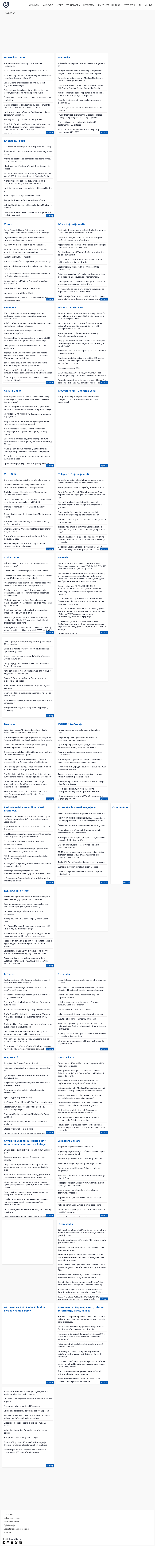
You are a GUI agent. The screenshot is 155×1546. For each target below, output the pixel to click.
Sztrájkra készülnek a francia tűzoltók (21, 1063)
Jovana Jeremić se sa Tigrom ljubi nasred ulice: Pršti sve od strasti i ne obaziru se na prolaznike (27, 584)
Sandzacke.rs (66, 1057)
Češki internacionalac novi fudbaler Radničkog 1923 (81, 825)
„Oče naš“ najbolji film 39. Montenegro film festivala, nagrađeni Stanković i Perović (28, 76)
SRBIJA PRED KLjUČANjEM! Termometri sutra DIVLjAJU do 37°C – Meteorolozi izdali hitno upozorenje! (78, 399)
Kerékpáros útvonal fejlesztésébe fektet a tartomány (28, 1102)
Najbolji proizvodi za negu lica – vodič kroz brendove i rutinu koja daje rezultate (82, 1035)
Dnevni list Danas (14, 57)
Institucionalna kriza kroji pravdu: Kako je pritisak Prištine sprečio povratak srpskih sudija (81, 1328)
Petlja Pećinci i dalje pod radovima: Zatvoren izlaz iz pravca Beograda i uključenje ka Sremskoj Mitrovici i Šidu (82, 1267)
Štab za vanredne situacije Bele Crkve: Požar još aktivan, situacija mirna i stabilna (79, 1372)
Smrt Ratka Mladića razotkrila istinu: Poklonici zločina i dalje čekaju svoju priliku (79, 1118)
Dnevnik (63, 557)
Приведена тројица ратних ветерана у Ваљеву (26, 463)
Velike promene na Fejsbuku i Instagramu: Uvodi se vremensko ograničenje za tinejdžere (81, 283)
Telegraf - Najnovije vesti (73, 474)
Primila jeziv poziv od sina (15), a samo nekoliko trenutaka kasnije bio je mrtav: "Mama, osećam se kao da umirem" (26, 593)
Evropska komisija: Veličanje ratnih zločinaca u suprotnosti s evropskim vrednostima (25, 250)
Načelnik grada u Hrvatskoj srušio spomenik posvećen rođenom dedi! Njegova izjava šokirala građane (80, 505)
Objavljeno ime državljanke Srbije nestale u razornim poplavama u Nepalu (24, 238)
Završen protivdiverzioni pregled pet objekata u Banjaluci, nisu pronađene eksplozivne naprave (79, 72)
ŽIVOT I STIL (129, 5)
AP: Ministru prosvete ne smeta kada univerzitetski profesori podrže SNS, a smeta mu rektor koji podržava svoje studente (81, 855)
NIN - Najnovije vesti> (71, 224)
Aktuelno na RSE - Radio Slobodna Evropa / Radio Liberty (24, 1309)
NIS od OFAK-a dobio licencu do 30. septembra (25, 244)
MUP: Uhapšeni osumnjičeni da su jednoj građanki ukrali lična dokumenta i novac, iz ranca (27, 106)
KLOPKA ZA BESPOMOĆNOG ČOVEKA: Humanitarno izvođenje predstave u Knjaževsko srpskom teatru (81, 819)
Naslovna (10, 724)
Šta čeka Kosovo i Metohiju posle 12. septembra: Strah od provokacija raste (25, 493)
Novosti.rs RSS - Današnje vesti (77, 390)
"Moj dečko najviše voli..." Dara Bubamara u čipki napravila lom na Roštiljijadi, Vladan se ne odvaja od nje (81, 495)
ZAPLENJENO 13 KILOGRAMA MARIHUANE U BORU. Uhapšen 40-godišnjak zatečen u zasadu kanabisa (81, 988)
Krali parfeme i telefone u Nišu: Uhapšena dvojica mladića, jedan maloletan (26, 1040)
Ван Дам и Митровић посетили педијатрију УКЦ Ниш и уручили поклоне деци (27, 927)
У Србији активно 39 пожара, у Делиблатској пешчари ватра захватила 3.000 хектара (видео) (26, 450)
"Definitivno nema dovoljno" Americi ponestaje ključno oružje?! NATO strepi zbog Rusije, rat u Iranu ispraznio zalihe (28, 603)
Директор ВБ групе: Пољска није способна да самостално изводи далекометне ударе (79, 760)
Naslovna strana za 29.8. (69, 368)
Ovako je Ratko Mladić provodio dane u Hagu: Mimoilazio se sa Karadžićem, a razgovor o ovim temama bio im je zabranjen (25, 784)
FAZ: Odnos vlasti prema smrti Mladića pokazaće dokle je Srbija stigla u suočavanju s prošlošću (80, 116)
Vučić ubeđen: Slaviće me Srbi (17, 256)
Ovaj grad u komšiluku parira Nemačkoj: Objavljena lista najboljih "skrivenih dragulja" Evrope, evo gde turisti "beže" (81, 343)
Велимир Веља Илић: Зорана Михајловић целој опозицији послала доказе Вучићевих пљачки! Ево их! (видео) (26, 399)
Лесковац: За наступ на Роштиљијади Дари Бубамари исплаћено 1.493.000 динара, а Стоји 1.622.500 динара (26, 961)
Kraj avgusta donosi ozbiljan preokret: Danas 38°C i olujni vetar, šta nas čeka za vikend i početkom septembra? (81, 1337)
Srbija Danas (11, 557)
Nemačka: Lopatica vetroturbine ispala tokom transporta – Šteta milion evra (24, 545)
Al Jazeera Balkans (69, 1140)
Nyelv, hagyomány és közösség (18, 1097)
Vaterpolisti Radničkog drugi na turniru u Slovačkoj (81, 813)
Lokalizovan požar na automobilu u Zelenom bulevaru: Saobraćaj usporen (78, 1003)
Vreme (8, 224)
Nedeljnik (10, 307)
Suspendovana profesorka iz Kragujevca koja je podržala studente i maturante (79, 831)
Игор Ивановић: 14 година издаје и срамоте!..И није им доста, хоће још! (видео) (26, 422)
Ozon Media (65, 1224)
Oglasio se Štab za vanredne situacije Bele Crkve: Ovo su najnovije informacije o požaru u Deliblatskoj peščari (82, 549)
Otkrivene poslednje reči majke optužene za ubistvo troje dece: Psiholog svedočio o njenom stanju (81, 275)
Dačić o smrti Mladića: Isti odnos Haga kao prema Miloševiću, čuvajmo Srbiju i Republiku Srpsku (80, 86)
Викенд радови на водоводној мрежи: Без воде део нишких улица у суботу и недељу (27, 905)
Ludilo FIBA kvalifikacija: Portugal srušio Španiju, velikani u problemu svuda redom (26, 746)
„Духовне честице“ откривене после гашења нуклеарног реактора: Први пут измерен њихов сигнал (27, 1185)
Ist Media (64, 974)
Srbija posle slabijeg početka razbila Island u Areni (27, 480)
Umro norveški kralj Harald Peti (18, 293)
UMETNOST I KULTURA (109, 5)
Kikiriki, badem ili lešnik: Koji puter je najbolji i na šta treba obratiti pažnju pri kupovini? (81, 94)
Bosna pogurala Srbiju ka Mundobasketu (22, 195)
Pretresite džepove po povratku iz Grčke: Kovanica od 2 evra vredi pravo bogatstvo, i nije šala (82, 231)
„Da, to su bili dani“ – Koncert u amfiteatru (77, 1019)
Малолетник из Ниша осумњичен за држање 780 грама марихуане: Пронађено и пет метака (27, 934)
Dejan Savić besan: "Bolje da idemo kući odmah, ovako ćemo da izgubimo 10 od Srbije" (25, 731)
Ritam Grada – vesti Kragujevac (77, 807)
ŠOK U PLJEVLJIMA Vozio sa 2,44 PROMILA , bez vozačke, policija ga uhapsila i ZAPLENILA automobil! (82, 374)
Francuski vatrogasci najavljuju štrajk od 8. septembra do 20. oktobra (77, 123)
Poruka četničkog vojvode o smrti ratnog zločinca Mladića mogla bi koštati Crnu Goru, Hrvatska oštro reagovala (81, 1127)
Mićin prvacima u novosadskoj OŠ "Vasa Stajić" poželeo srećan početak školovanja (79, 1380)
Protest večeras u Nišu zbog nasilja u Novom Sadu (27, 1009)
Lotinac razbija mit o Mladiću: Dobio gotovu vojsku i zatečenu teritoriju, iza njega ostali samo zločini (81, 1089)
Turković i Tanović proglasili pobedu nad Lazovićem (81, 862)
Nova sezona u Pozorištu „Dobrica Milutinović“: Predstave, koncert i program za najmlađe (79, 1276)
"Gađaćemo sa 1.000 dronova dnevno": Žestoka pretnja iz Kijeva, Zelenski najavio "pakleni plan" (26, 760)
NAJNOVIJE (48, 5)
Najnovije (64, 57)
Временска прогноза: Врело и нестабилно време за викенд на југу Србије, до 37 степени (27, 898)
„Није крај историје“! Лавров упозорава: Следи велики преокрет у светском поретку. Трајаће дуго (26, 1167)
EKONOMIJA (88, 5)
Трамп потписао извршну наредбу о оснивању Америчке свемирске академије (80, 775)
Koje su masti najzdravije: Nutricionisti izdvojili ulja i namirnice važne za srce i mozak (82, 246)
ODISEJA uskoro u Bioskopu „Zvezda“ (75, 1009)
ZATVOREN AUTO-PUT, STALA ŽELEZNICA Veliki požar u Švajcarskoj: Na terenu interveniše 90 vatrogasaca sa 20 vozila (80, 326)
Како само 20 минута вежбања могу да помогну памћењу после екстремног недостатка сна (27, 1176)
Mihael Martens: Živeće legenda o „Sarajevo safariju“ (28, 261)
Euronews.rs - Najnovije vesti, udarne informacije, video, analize (81, 1309)
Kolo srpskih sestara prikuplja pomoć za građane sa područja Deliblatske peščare (81, 838)
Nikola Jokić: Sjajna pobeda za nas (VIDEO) (23, 119)
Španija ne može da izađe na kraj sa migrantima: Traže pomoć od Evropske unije (26, 611)
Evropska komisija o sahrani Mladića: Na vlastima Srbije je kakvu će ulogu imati (80, 79)
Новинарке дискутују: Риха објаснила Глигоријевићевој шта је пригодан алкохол (78, 790)
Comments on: (121, 807)
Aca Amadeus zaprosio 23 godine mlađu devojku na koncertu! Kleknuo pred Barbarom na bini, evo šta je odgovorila (81, 539)
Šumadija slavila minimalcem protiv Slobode (78, 867)
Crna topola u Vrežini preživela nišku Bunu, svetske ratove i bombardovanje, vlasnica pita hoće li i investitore (27, 1049)
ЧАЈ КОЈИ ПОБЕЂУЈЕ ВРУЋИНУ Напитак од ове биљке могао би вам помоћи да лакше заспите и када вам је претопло (81, 601)
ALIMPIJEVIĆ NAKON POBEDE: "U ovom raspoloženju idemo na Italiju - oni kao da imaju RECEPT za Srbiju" (28, 629)
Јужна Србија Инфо (16, 890)
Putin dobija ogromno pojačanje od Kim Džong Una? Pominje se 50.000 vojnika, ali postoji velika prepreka (28, 738)
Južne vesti (10, 974)
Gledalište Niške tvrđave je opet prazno (22, 288)
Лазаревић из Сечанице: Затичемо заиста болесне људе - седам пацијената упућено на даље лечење (28, 943)
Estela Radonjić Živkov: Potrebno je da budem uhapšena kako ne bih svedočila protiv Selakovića (26, 231)
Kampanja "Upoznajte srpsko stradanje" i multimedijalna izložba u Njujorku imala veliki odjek (28, 872)
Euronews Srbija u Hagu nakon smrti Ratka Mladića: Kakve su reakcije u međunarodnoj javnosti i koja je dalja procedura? (81, 1319)
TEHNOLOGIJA (73, 5)
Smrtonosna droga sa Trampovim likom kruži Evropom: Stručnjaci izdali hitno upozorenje (24, 486)
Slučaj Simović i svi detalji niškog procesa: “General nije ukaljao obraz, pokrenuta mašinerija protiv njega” (27, 1017)
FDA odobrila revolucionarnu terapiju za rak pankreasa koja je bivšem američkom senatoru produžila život (25, 316)
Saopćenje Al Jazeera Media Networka (75, 1146)
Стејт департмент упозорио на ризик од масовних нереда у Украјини (77, 738)
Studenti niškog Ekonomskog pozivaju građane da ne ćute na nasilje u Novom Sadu (28, 1025)
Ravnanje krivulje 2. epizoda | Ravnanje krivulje (79, 1163)
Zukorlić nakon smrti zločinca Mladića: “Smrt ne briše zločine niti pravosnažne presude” (79, 1096)
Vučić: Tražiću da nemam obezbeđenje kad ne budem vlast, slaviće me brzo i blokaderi (28, 324)
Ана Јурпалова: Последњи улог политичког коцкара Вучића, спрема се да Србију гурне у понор (25, 431)
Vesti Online (11, 474)
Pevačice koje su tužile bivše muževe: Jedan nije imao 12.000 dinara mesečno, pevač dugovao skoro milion (28, 775)
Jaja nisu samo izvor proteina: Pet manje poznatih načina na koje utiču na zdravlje (80, 260)
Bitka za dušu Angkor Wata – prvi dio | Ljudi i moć (80, 1158)
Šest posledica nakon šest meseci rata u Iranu (24, 200)
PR (140, 5)
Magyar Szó (11, 1057)
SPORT (59, 5)
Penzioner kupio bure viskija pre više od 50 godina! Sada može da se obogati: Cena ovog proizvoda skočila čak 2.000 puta (81, 361)
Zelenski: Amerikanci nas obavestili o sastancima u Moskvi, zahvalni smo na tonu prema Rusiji (27, 91)
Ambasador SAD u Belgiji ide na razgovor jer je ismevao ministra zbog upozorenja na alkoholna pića (28, 371)
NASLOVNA (33, 5)
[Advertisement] (77, 34)
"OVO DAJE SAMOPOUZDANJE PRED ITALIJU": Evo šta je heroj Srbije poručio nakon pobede (28, 576)
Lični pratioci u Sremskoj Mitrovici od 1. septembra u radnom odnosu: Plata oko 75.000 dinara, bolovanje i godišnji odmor (82, 1233)
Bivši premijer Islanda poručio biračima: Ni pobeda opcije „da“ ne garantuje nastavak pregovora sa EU (81, 297)
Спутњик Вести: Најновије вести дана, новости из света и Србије (25, 1142)
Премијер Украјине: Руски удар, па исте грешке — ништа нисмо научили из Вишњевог (81, 746)
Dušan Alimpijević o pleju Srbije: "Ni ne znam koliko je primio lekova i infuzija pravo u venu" (27, 768)
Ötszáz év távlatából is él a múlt (18, 1129)
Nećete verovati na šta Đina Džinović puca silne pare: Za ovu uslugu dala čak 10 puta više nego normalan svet (25, 794)
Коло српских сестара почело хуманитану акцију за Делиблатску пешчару (27, 672)
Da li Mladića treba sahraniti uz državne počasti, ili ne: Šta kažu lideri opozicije (27, 275)
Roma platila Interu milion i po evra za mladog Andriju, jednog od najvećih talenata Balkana (79, 513)
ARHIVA (148, 5)
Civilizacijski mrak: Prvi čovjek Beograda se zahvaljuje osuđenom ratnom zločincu (77, 1111)
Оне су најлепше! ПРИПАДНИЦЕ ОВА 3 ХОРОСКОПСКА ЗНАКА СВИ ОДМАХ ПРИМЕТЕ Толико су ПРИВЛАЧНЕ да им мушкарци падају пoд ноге (81, 590)
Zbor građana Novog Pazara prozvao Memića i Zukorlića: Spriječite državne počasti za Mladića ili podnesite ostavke (81, 1073)
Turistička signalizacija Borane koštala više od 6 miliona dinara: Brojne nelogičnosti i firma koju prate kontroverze (82, 1026)
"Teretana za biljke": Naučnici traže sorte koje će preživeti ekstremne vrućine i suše (80, 238)
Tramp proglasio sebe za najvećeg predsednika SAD (81, 487)
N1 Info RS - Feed (14, 140)
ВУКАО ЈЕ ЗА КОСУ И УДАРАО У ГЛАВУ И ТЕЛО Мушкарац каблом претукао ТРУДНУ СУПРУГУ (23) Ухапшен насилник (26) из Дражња (82, 566)
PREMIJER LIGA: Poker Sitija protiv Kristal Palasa (26, 570)
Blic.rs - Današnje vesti (71, 307)
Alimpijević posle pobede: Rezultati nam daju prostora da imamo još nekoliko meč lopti (24, 182)
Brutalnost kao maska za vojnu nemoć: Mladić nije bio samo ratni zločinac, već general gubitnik (81, 1104)
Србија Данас (12, 390)
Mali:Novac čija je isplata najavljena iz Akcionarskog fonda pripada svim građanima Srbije (27, 835)
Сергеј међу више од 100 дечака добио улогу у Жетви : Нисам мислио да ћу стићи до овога (26, 952)
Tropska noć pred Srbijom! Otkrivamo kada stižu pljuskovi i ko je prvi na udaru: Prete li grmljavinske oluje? (81, 529)
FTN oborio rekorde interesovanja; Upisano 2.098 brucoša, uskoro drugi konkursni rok (26, 850)
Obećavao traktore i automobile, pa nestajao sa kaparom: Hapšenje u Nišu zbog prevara (25, 1032)
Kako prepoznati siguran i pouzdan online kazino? (81, 1014)
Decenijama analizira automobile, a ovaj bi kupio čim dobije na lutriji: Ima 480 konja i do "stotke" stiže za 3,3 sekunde (82, 383)
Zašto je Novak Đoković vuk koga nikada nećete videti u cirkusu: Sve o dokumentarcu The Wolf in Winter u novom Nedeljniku (26, 355)
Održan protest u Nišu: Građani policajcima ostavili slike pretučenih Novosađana (27, 981)
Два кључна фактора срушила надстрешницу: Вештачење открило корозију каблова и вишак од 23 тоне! (28, 441)
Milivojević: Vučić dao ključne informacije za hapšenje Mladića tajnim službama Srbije (78, 1082)
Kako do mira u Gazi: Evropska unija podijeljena (79, 1205)
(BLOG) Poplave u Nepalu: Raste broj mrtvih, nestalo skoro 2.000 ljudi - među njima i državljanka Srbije (27, 174)
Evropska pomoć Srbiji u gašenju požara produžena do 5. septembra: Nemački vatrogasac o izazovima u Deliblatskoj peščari (81, 1364)
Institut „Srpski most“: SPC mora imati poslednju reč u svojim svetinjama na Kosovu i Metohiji (27, 500)
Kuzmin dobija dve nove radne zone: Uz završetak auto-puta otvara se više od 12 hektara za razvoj (80, 1283)
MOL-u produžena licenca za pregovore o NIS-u (25, 70)
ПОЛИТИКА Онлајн (70, 724)
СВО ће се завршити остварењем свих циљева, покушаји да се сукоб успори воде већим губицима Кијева (26, 1202)
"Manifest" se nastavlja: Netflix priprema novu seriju (28, 146)
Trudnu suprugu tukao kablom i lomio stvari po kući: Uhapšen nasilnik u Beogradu (28, 753)
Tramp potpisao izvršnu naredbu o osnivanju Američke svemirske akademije (78, 334)
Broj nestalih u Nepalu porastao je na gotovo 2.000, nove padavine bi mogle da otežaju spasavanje (27, 339)
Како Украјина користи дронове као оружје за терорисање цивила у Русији (26, 1193)
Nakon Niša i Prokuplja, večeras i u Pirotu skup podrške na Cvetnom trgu (25, 988)
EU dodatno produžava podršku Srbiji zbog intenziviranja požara (23, 332)
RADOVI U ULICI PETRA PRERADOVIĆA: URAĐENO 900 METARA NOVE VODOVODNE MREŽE (81, 1298)
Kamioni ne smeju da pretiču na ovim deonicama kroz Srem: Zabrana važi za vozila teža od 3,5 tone (80, 1290)
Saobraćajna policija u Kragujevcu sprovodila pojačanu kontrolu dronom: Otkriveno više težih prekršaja (79, 1354)
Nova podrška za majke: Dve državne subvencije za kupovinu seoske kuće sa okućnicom (81, 290)
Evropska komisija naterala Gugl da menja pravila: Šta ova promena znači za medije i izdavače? (81, 481)
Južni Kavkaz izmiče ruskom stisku (73, 1217)
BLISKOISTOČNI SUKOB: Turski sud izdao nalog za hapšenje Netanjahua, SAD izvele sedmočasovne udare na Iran (27, 819)
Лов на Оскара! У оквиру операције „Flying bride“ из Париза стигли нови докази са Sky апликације (27, 408)
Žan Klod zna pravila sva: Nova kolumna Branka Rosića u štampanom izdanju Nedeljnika (25, 364)
